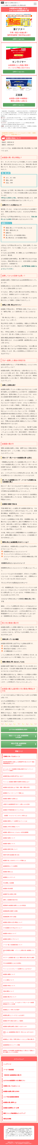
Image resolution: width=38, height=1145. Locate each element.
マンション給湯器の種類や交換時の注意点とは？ (16, 782)
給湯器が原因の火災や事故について (12, 922)
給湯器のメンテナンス (9, 877)
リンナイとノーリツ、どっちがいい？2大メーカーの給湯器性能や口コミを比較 (18, 1003)
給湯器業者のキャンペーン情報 (11, 1045)
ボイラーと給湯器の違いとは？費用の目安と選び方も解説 (18, 957)
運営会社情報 (7, 1119)
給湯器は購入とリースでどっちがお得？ (14, 1015)
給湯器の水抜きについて (9, 933)
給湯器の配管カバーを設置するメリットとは (15, 821)
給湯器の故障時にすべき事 (11, 1108)
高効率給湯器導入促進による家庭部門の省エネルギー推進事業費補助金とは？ (18, 762)
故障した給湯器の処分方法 (10, 900)
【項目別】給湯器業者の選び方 (12, 1075)
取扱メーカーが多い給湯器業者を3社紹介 (18, 736)
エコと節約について (8, 980)
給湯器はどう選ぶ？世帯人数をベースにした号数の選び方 (18, 1039)
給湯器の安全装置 (8, 888)
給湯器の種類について (9, 974)
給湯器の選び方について (9, 997)
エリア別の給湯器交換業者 (11, 1097)
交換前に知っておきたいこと (11, 756)
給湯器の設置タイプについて (11, 939)
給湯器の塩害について (9, 838)
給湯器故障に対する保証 (9, 916)
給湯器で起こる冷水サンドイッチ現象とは (14, 860)
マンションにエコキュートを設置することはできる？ (17, 969)
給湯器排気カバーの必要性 (10, 866)
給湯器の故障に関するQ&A (11, 1091)
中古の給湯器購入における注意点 (12, 963)
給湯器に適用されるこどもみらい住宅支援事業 (15, 832)
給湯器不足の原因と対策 (9, 894)
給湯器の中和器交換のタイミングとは (13, 810)
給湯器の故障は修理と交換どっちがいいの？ (15, 1026)
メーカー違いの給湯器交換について (12, 945)
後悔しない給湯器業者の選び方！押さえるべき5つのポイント (18, 1032)
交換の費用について (8, 991)
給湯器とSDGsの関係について (11, 826)
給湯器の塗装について (9, 843)
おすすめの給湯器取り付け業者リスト (14, 1080)
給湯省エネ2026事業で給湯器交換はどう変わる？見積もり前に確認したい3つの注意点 (18, 1051)
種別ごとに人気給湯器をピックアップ (14, 1113)
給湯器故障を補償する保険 (10, 911)
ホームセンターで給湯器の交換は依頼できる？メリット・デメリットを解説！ (18, 769)
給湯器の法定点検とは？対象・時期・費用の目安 (16, 787)
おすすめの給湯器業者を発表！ (18, 729)
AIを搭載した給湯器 (8, 883)
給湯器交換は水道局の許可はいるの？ (13, 776)
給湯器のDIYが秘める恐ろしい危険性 (13, 1021)
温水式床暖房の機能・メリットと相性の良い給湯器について (18, 951)
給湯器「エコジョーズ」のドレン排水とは (15, 815)
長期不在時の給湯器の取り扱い (11, 855)
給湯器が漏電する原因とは (10, 798)
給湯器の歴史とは (8, 872)
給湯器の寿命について (9, 985)
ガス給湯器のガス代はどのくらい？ (12, 928)
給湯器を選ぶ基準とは (9, 1102)
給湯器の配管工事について (10, 849)
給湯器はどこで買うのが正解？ (11, 1009)
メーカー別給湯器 (8, 1069)
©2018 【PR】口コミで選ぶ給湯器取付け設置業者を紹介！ (19, 1143)
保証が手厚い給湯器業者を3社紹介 (18, 744)
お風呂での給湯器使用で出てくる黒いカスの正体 (16, 804)
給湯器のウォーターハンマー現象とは (13, 793)
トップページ (7, 1064)
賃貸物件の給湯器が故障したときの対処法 (14, 905)
